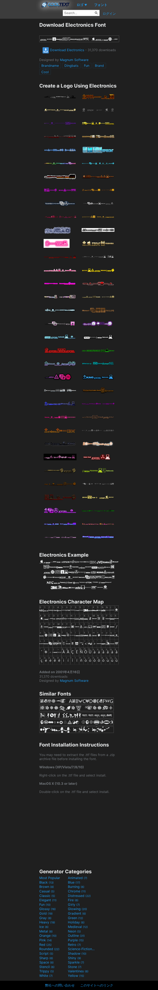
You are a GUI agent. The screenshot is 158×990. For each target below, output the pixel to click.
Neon (74, 931)
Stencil (47, 967)
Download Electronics (66, 50)
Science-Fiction (81, 949)
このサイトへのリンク (96, 985)
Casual (47, 891)
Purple (76, 940)
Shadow (77, 953)
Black (46, 882)
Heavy (47, 922)
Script (46, 953)
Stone (74, 967)
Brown (46, 887)
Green (75, 918)
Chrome (77, 891)
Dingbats (71, 65)
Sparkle (76, 962)
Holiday (76, 922)
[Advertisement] (19, 83)
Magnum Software (74, 60)
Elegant (48, 900)
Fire (73, 900)
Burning (76, 887)
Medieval (78, 927)
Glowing (77, 909)
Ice (44, 927)
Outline (76, 935)
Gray (45, 918)
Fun (86, 65)
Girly (74, 904)
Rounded (49, 949)
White (46, 976)
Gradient (77, 913)
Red (45, 945)
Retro (74, 945)
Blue (74, 882)
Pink (45, 940)
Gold (46, 913)
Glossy (47, 909)
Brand (99, 65)
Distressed (79, 896)
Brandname (50, 65)
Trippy (46, 971)
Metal (46, 931)
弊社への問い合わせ (60, 985)
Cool (45, 72)
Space (46, 962)
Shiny (74, 958)
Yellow (76, 976)
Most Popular (49, 878)
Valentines (78, 971)
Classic (47, 896)
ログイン (109, 14)
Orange (48, 935)
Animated (77, 878)
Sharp (46, 958)
